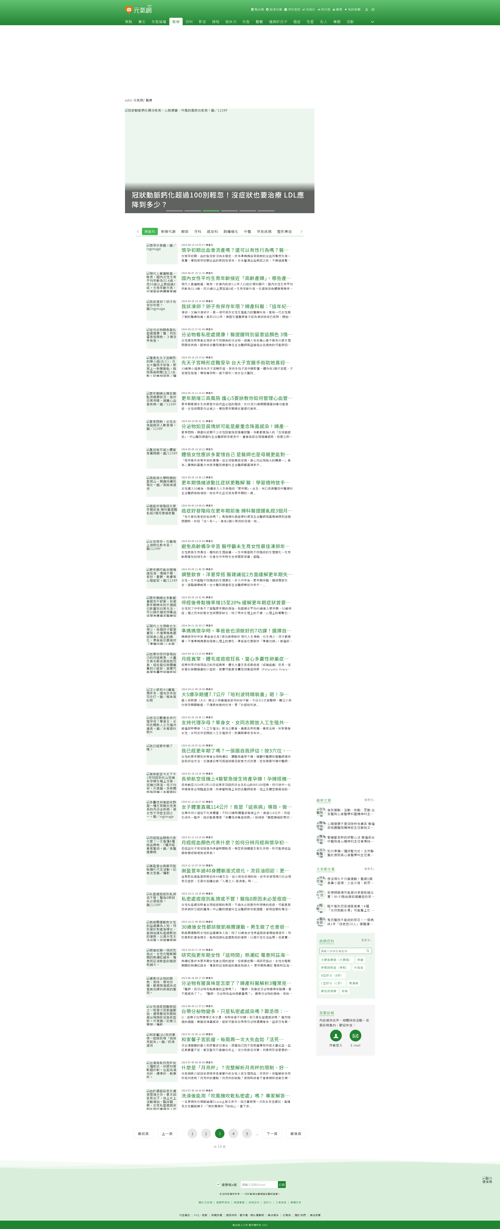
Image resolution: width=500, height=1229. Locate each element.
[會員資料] (366, 9)
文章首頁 (281, 1202)
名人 (323, 21)
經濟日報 (275, 9)
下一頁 (272, 1133)
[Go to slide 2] (193, 210)
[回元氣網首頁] (142, 9)
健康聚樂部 (223, 1202)
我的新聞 (354, 9)
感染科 (212, 231)
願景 (338, 9)
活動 (350, 21)
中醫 (247, 231)
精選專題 (239, 1202)
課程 (216, 21)
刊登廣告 (184, 1215)
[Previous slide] (139, 231)
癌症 (297, 21)
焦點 (128, 21)
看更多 (369, 799)
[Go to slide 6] (266, 210)
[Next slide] (301, 231)
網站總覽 (315, 1215)
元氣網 (138, 100)
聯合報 (259, 9)
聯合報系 (273, 1215)
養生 (142, 21)
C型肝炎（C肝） (332, 983)
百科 (189, 21)
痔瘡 (360, 960)
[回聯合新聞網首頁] (129, 10)
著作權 (244, 1215)
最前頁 (143, 1133)
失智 (246, 21)
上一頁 (167, 1133)
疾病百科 (254, 1202)
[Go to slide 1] (174, 210)
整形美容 (284, 231)
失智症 (358, 967)
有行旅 (325, 9)
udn (128, 100)
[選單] (373, 9)
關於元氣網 (205, 1202)
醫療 (176, 21)
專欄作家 (295, 1202)
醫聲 (259, 21)
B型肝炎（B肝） (332, 975)
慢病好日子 (278, 21)
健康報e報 (229, 1185)
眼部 (185, 231)
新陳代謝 (168, 231)
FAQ (196, 1215)
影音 (202, 21)
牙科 (198, 231)
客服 (204, 1215)
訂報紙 (287, 1215)
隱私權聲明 (257, 1215)
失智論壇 (159, 21)
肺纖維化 (231, 231)
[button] (372, 21)
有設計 (310, 9)
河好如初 (293, 9)
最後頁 (296, 1133)
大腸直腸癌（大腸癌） (336, 960)
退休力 (231, 21)
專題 (337, 21)
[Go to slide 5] (247, 210)
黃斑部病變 (329, 991)
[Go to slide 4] (229, 210)
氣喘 (345, 991)
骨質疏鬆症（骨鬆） (335, 967)
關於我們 (300, 1215)
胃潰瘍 (353, 983)
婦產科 (149, 231)
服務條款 (231, 1215)
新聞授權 (216, 1215)
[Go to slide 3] (211, 210)
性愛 (310, 21)
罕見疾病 (264, 231)
